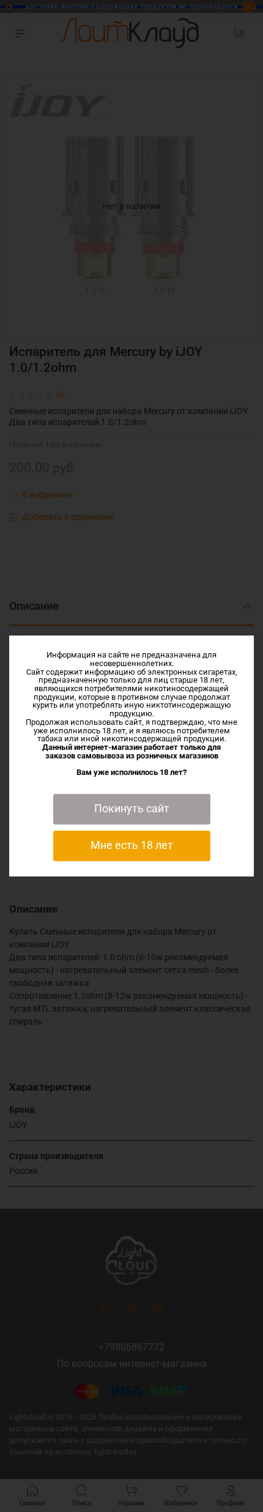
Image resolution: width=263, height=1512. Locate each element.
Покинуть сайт (131, 808)
